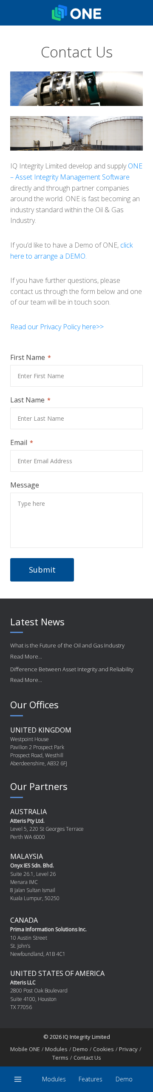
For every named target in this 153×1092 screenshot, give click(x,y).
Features (90, 1079)
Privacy (128, 1049)
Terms (60, 1057)
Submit (42, 570)
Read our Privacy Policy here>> (57, 326)
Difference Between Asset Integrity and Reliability (71, 669)
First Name (27, 357)
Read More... (26, 656)
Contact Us (87, 1057)
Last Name (27, 400)
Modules (54, 1079)
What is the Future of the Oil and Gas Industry (67, 645)
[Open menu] (18, 1079)
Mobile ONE (25, 1049)
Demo (124, 1079)
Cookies (103, 1049)
